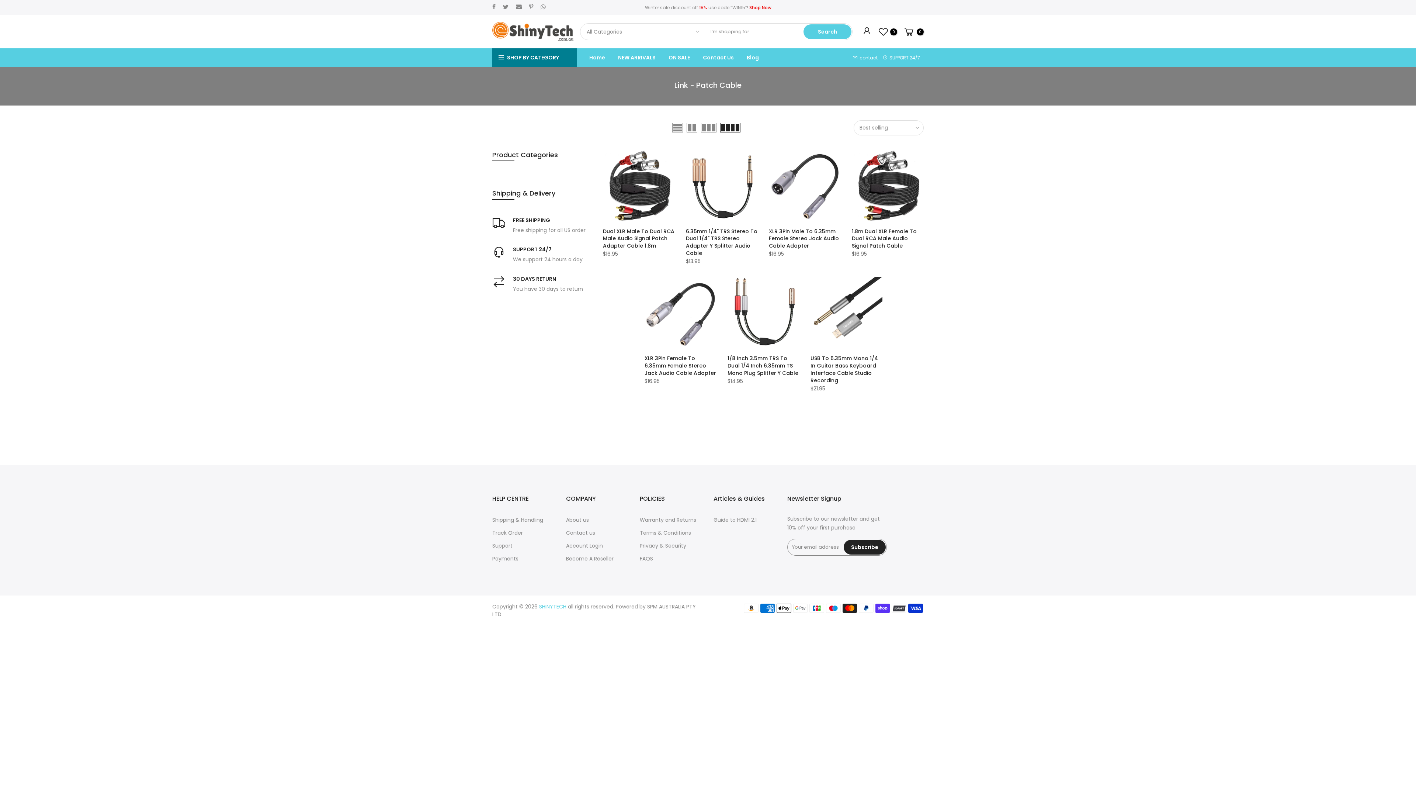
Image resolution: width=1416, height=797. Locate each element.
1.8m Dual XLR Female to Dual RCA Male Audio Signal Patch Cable (884, 239)
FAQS (646, 558)
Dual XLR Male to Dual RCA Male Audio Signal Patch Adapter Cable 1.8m (638, 239)
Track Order (507, 532)
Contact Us (718, 57)
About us (577, 520)
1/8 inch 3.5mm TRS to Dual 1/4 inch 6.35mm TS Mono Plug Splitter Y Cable (763, 366)
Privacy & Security (663, 545)
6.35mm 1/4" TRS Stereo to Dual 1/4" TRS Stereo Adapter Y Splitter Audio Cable (721, 242)
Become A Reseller (590, 558)
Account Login (584, 545)
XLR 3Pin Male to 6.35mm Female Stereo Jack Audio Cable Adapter (804, 239)
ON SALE (679, 57)
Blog (753, 57)
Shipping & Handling (517, 520)
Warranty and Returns (668, 520)
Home (597, 57)
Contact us (580, 532)
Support (502, 545)
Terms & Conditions (665, 532)
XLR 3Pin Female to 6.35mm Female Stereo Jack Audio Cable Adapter (680, 366)
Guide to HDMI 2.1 (735, 520)
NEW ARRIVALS (637, 57)
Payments (505, 558)
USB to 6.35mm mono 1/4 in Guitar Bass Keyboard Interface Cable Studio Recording (844, 369)
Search (827, 31)
